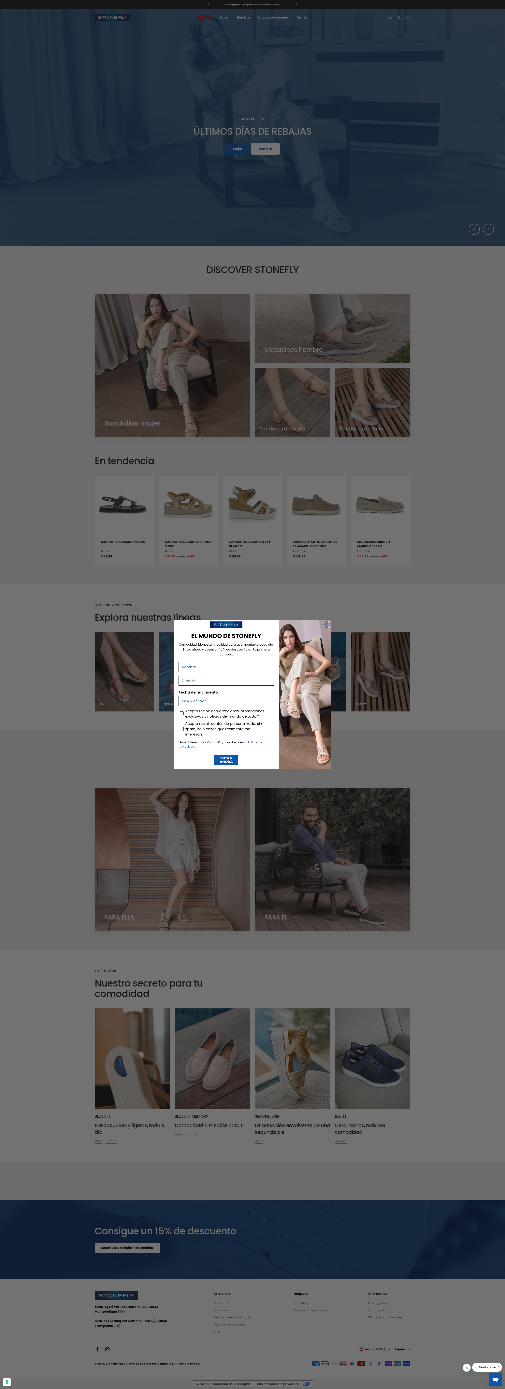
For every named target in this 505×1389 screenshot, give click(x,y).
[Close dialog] (327, 624)
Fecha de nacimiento (198, 692)
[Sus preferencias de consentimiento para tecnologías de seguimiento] (7, 1382)
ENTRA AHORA (226, 760)
